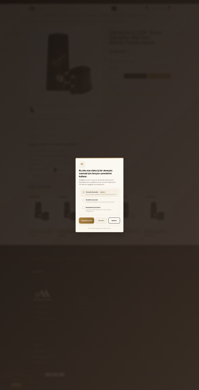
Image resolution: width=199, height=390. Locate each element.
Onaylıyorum (86, 220)
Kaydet (114, 220)
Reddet (101, 220)
